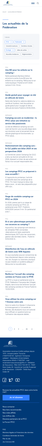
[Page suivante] (31, 329)
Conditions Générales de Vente (13, 435)
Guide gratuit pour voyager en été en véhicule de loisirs (20, 96)
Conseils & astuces (12, 46)
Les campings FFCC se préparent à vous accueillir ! (20, 173)
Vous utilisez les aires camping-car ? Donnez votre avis (20, 300)
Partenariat (8, 115)
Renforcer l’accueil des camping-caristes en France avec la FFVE (19, 275)
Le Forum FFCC (9, 422)
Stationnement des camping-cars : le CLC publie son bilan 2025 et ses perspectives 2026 (21, 148)
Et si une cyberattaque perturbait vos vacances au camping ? (20, 223)
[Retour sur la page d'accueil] (8, 3)
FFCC (6, 67)
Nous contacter (9, 407)
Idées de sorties (22, 50)
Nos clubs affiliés (9, 413)
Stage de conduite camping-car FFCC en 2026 (19, 198)
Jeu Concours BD (8, 442)
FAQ (4, 429)
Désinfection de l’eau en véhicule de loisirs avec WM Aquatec (20, 250)
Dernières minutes (26, 46)
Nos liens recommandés (12, 410)
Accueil (4, 11)
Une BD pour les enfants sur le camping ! (18, 71)
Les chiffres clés (9, 416)
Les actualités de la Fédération (15, 11)
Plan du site (6, 438)
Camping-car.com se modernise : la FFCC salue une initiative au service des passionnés (21, 121)
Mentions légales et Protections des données (18, 432)
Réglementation (27, 54)
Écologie (8, 50)
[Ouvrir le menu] (33, 3)
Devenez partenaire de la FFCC (15, 419)
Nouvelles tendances (12, 54)
